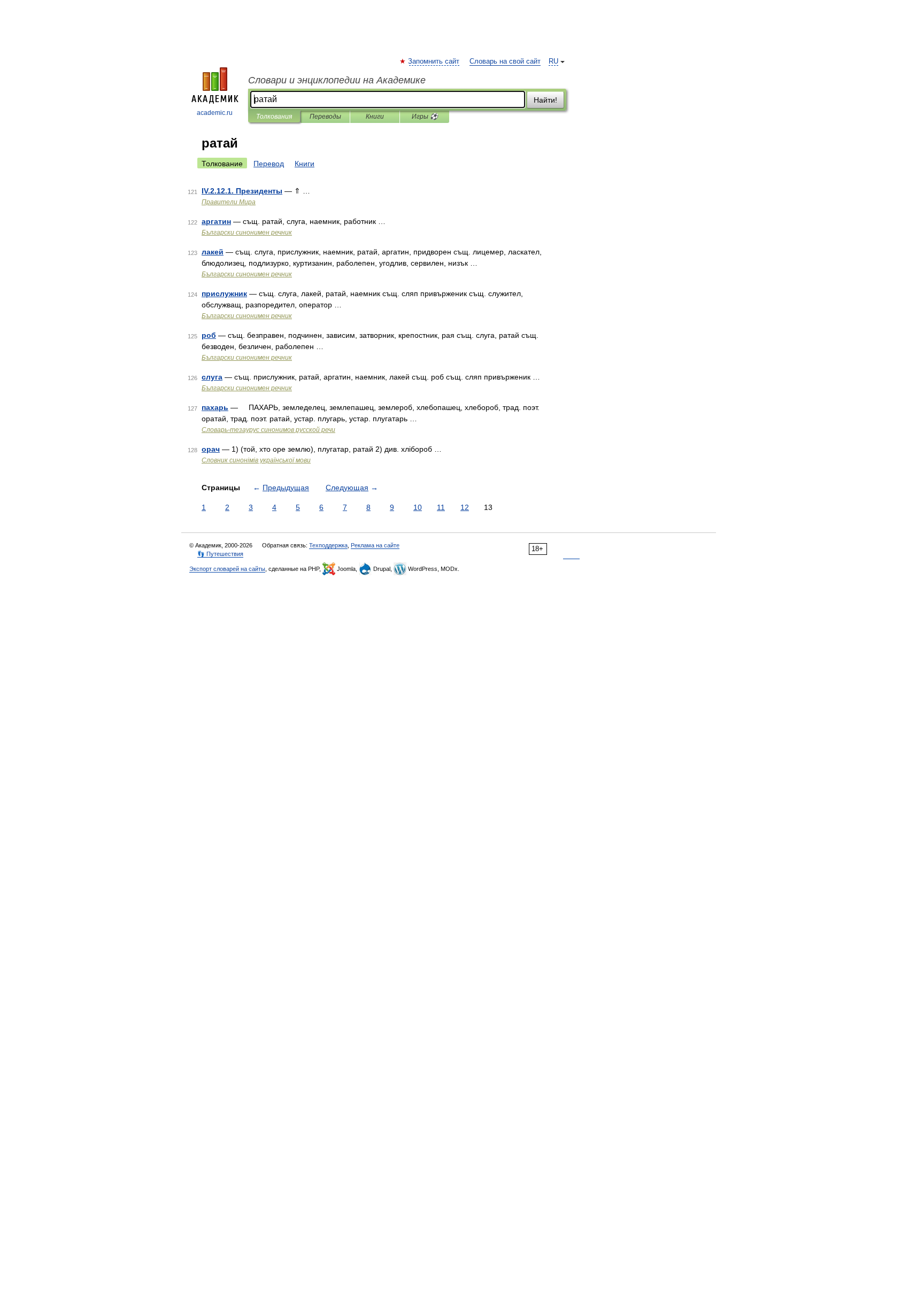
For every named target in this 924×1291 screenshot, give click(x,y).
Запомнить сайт (434, 61)
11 (441, 507)
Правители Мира (229, 202)
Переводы (325, 116)
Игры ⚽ (425, 116)
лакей (213, 252)
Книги (375, 116)
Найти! (545, 100)
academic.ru (215, 113)
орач (211, 449)
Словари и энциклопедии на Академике (337, 80)
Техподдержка (328, 545)
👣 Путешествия (220, 554)
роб (209, 335)
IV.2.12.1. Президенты (242, 191)
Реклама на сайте (375, 545)
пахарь (215, 407)
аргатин (216, 221)
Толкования (274, 116)
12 (464, 507)
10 (417, 507)
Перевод (268, 163)
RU (553, 61)
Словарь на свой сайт (505, 61)
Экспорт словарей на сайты (227, 569)
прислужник (224, 293)
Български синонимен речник (247, 232)
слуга (212, 377)
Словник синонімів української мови (256, 460)
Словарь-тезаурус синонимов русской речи (268, 430)
